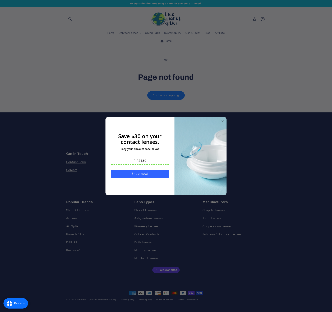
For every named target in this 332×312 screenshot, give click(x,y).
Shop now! (140, 174)
